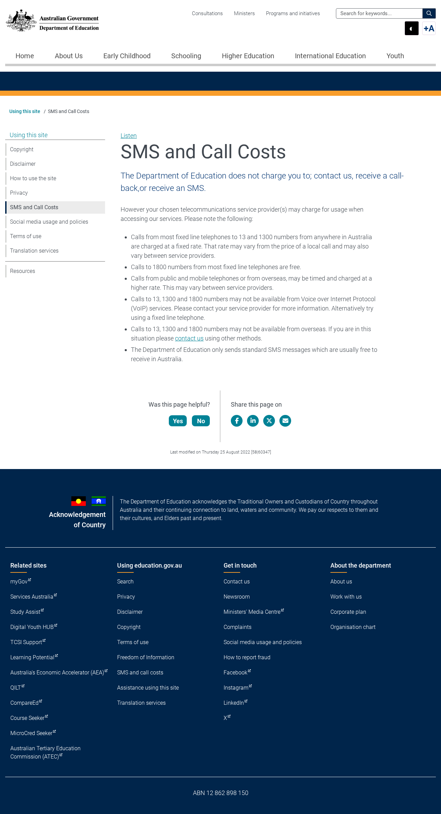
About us (341, 581)
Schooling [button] (186, 56)
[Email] (285, 421)
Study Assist (25, 612)
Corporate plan (348, 612)
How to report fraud (247, 657)
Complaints (238, 627)
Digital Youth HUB (32, 627)
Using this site (24, 111)
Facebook (235, 672)
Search (125, 581)
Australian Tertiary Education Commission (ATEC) (45, 752)
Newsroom (237, 596)
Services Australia (31, 596)
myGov (19, 581)
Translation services (34, 250)
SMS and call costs (140, 672)
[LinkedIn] (253, 421)
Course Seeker (27, 718)
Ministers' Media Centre (252, 612)
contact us (189, 338)
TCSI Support (26, 642)
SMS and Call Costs (34, 207)
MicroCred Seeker (31, 733)
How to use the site (33, 178)
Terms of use (25, 236)
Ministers (244, 13)
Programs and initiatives (293, 13)
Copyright (21, 149)
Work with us (346, 596)
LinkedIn (234, 703)
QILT (15, 687)
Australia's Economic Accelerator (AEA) (57, 672)
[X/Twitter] (269, 421)
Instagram (236, 687)
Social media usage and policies (49, 221)
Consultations (207, 13)
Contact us (237, 581)
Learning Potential (32, 657)
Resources (22, 271)
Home (25, 56)
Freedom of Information (145, 657)
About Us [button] (69, 56)
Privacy (19, 193)
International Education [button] (330, 56)
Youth (395, 56)
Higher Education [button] (248, 56)
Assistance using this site (148, 687)
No (201, 421)
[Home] (52, 20)
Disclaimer (22, 164)
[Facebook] (237, 421)
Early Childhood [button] (127, 56)
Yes (178, 421)
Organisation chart (353, 627)
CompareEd (24, 703)
